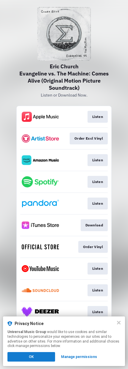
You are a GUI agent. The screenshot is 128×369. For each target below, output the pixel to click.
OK (31, 357)
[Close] (119, 322)
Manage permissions (79, 357)
